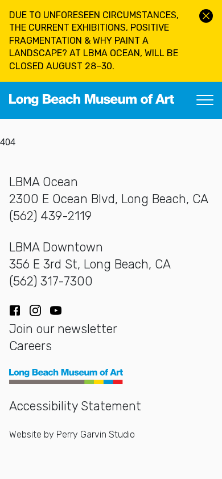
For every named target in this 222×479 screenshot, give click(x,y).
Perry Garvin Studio (95, 434)
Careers (30, 346)
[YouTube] (55, 310)
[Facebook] (14, 310)
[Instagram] (35, 310)
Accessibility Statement (75, 406)
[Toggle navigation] (205, 100)
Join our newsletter (63, 329)
